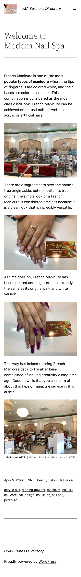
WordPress (47, 561)
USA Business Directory (41, 8)
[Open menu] (74, 8)
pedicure (10, 500)
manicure (54, 490)
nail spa (57, 495)
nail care (10, 495)
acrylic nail (12, 490)
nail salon (43, 495)
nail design (26, 495)
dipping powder (33, 490)
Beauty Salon (47, 480)
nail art (67, 490)
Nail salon (65, 480)
